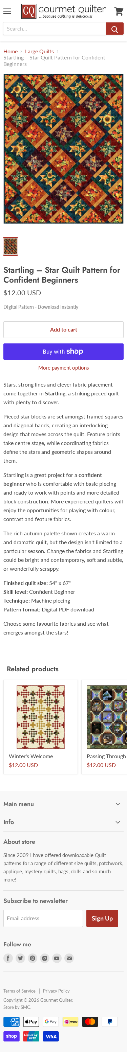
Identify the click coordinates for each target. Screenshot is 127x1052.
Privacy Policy (56, 991)
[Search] (115, 28)
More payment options (63, 368)
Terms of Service (19, 991)
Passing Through (106, 756)
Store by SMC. (17, 1007)
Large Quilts (39, 51)
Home (10, 51)
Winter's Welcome (31, 756)
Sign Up (102, 918)
